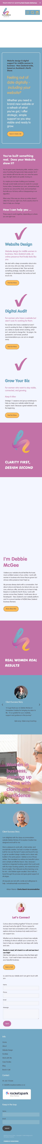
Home (4, 1042)
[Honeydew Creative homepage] (13, 12)
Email (4, 1000)
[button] (32, 12)
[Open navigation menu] (27, 12)
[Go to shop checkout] (37, 12)
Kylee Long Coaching (29, 721)
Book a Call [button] (9, 967)
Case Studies (6, 1062)
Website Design (7, 1050)
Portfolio (5, 1054)
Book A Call (6, 1070)
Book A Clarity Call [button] (15, 134)
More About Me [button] (11, 609)
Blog (4, 1066)
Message (6, 1007)
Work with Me (7, 1058)
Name (5, 984)
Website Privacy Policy (9, 1135)
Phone (5, 992)
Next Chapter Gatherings (29, 3)
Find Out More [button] (12, 283)
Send (7, 1024)
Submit (7, 1128)
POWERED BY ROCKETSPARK (11, 1141)
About (4, 1046)
